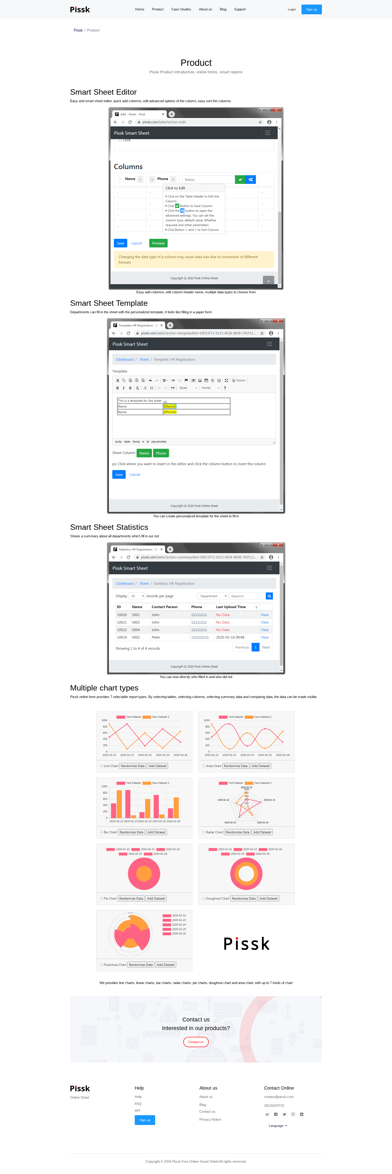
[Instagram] (294, 1114)
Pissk (78, 30)
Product (158, 9)
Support (240, 9)
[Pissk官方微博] (268, 1114)
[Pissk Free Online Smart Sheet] (83, 9)
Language (276, 1125)
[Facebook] (277, 1114)
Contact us (196, 1042)
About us (205, 9)
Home (141, 9)
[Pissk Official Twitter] (285, 1114)
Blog (223, 9)
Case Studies (181, 9)
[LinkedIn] (303, 1114)
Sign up (311, 9)
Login (292, 9)
